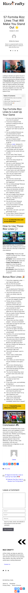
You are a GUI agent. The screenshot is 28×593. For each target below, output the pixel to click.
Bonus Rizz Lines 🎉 (9, 103)
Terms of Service (16, 585)
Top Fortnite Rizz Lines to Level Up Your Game (12, 98)
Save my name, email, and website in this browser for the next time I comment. (14, 523)
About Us (5, 583)
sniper (13, 144)
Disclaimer (12, 583)
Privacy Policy (6, 585)
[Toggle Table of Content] (22, 96)
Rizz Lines (7, 468)
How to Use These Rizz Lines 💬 (12, 101)
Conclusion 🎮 (8, 104)
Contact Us (7, 564)
